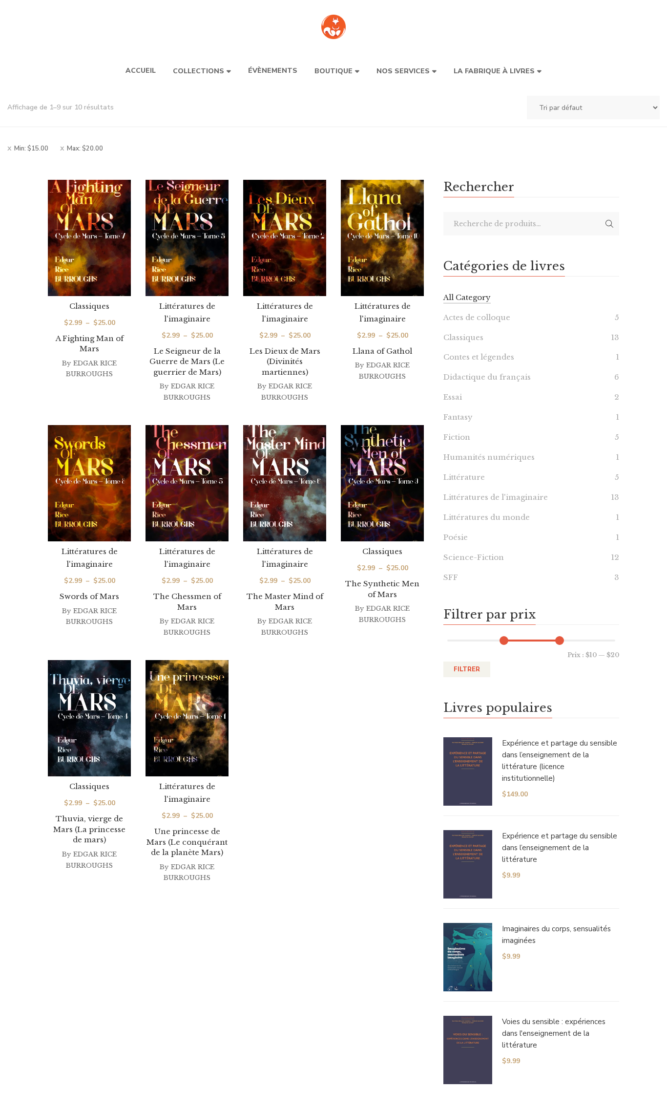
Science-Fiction (473, 557)
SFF (450, 577)
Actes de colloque (476, 317)
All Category (467, 297)
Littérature (464, 477)
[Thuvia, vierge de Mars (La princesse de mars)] (89, 718)
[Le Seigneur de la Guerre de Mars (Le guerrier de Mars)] (187, 238)
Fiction (456, 437)
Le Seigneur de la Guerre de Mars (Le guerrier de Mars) (187, 361)
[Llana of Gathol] (382, 238)
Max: (85, 148)
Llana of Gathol (382, 351)
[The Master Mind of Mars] (284, 483)
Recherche (609, 223)
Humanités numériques (489, 457)
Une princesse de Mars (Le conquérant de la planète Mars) (187, 842)
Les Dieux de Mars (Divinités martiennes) (285, 361)
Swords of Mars (89, 596)
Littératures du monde (486, 517)
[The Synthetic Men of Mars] (382, 483)
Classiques (89, 306)
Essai (452, 397)
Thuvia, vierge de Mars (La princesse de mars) (89, 829)
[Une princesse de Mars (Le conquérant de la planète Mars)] (187, 718)
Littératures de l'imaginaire (495, 497)
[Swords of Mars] (89, 483)
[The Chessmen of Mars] (187, 483)
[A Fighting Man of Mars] (89, 238)
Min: (31, 148)
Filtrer (467, 669)
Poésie (455, 537)
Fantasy (458, 417)
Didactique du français (487, 377)
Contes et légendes (478, 357)
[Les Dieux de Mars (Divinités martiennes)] (284, 238)
